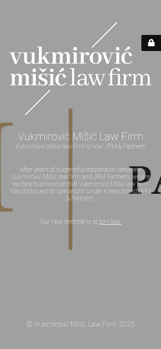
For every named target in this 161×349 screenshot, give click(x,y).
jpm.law (110, 221)
